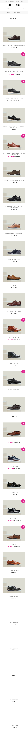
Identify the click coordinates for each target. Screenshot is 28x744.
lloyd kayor (14, 466)
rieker (14, 544)
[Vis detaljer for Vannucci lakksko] (14, 248)
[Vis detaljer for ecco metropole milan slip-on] (14, 430)
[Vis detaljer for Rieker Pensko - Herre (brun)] (14, 222)
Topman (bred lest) (14, 389)
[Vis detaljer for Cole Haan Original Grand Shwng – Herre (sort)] (14, 115)
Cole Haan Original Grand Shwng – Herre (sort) (14, 126)
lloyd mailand (14, 725)
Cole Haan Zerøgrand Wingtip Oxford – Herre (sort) (14, 99)
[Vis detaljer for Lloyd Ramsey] (14, 507)
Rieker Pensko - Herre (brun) (14, 233)
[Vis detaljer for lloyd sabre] (14, 611)
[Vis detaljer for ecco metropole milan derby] (14, 404)
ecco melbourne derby (14, 311)
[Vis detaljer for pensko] (14, 274)
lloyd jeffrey (14, 363)
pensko (14, 285)
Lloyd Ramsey (14, 518)
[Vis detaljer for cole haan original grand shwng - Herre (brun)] (14, 142)
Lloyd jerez (14, 700)
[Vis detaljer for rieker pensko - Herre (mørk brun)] (14, 34)
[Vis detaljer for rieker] (14, 533)
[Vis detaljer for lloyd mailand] (14, 714)
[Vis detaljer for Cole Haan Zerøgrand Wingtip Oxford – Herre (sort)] (14, 88)
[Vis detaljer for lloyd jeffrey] (14, 352)
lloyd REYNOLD (14, 674)
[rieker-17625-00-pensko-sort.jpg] (14, 195)
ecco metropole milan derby (14, 415)
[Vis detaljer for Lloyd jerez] (14, 689)
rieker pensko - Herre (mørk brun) (14, 45)
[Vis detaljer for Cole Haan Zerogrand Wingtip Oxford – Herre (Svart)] (14, 60)
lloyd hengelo (14, 337)
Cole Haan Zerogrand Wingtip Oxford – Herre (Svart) (14, 72)
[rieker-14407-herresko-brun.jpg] (14, 169)
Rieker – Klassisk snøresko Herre (14, 180)
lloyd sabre (14, 622)
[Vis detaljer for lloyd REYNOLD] (14, 663)
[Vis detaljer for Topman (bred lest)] (14, 378)
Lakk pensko (14, 492)
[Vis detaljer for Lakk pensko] (14, 481)
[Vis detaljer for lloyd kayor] (14, 455)
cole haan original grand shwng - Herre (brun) (14, 154)
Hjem (8, 12)
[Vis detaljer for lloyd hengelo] (14, 326)
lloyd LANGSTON (14, 570)
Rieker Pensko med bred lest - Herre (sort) (14, 207)
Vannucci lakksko (14, 259)
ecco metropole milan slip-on (14, 441)
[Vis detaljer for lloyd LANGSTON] (14, 559)
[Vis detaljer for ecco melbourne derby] (14, 300)
